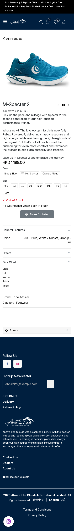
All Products (14, 38)
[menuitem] (38, 499)
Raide (6, 281)
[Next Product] (68, 105)
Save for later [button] (39, 214)
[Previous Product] (58, 105)
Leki (5, 273)
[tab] (37, 330)
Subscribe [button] (50, 384)
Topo (6, 285)
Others (7, 253)
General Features (14, 230)
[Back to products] (63, 105)
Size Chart (9, 262)
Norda (6, 277)
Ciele (5, 268)
